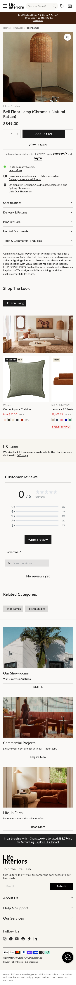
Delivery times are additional (25, 179)
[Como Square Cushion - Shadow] (17, 419)
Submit (61, 886)
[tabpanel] (38, 569)
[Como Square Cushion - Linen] (13, 419)
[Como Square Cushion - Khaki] (9, 419)
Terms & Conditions (28, 961)
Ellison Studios (11, 106)
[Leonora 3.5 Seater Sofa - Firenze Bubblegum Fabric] (61, 419)
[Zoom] (67, 37)
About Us (10, 898)
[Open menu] (5, 6)
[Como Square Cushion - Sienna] (21, 419)
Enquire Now (38, 757)
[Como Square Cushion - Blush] (4, 419)
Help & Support (15, 908)
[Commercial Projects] (38, 717)
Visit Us (38, 687)
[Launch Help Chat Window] (67, 957)
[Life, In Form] (38, 787)
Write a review (38, 539)
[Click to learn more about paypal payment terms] (38, 158)
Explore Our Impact (47, 842)
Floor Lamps (13, 608)
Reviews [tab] (13, 552)
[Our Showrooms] (38, 647)
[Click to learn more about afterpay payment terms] (60, 154)
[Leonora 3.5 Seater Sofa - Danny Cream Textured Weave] (53, 419)
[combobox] (42, 6)
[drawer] (38, 203)
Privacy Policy (10, 961)
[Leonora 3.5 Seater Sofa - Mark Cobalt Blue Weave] (65, 419)
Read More (38, 826)
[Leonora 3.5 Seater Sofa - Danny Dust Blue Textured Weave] (57, 419)
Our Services (13, 918)
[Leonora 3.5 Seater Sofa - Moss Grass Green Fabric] (70, 419)
